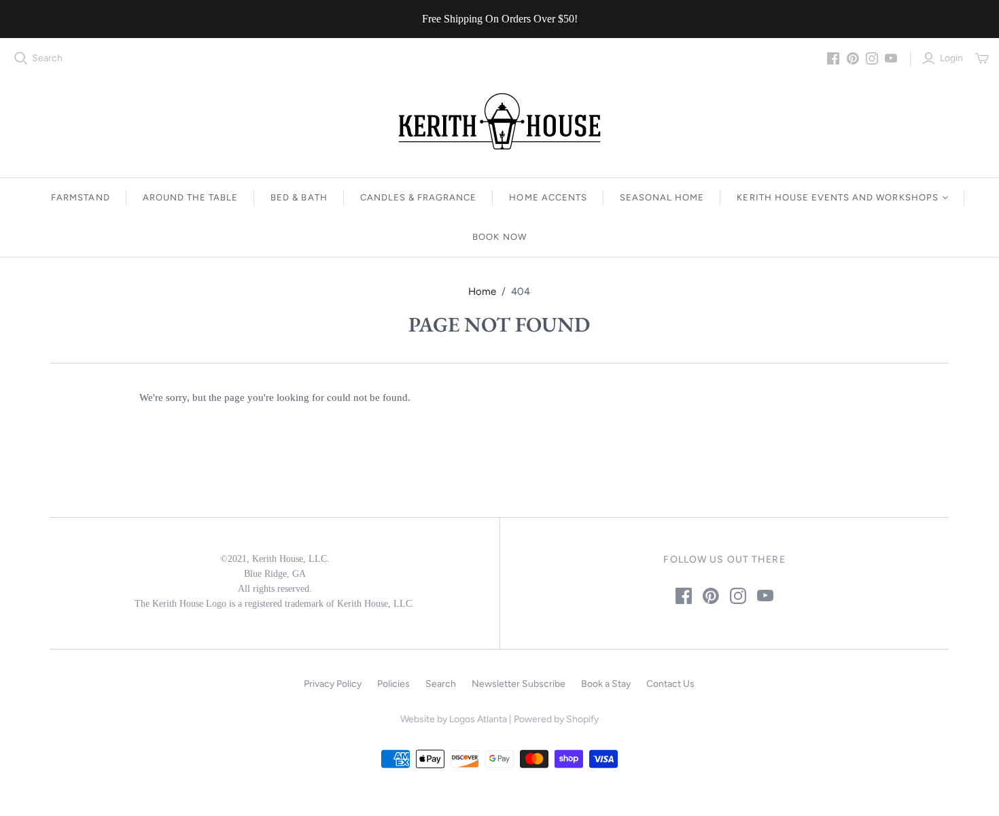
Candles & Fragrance (418, 197)
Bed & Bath (298, 197)
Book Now (499, 237)
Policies (393, 684)
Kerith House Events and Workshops (837, 197)
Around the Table (191, 197)
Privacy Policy (333, 684)
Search (47, 58)
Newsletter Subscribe (518, 684)
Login (951, 58)
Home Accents (547, 197)
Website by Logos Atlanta (453, 719)
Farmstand (80, 197)
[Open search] (21, 58)
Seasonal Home (662, 197)
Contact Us (670, 684)
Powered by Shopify (556, 719)
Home (482, 291)
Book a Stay (606, 684)
